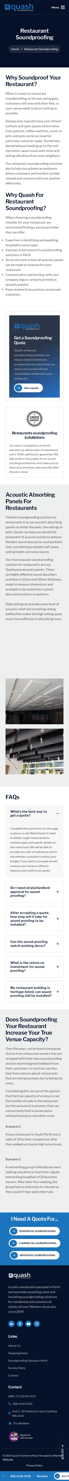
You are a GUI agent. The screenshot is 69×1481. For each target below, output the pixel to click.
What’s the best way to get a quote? (28, 813)
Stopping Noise (18, 1353)
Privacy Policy (34, 1465)
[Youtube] (28, 1324)
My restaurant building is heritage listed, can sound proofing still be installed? (31, 992)
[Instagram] (37, 1324)
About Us (14, 1345)
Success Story (16, 1367)
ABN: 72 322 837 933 (22, 1396)
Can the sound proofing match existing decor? (29, 944)
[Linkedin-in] (11, 1324)
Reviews (42, 1476)
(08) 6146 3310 (22, 1403)
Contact (13, 1375)
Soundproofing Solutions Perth (27, 1360)
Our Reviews (21, 1423)
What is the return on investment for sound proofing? (27, 966)
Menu (55, 7)
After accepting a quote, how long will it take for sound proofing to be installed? (29, 918)
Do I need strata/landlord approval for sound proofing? (30, 892)
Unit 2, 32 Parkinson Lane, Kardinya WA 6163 (34, 1413)
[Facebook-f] (20, 1324)
